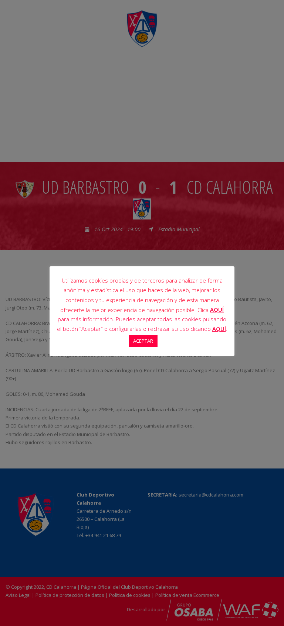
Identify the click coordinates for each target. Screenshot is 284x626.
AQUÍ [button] (219, 328)
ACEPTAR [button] (143, 341)
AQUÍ (217, 309)
